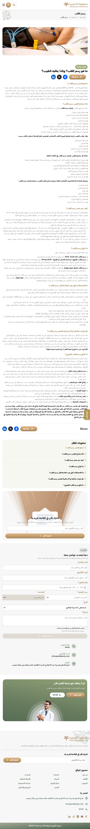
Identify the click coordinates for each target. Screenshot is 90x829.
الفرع (85, 602)
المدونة (56, 779)
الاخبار (57, 787)
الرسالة (85, 612)
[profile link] (86, 816)
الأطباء (85, 779)
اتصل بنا (27, 775)
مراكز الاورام (55, 783)
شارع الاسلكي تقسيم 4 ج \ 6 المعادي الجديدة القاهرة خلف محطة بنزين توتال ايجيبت (41, 665)
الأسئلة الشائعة (25, 779)
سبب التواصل (82, 592)
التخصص (41, 592)
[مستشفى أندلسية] (76, 5)
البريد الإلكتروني (82, 572)
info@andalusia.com (61, 656)
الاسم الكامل (82, 562)
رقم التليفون (83, 582)
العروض (85, 783)
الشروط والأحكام (24, 787)
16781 (67, 647)
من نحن (85, 775)
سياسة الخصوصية (24, 783)
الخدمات (56, 775)
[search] (14, 5)
